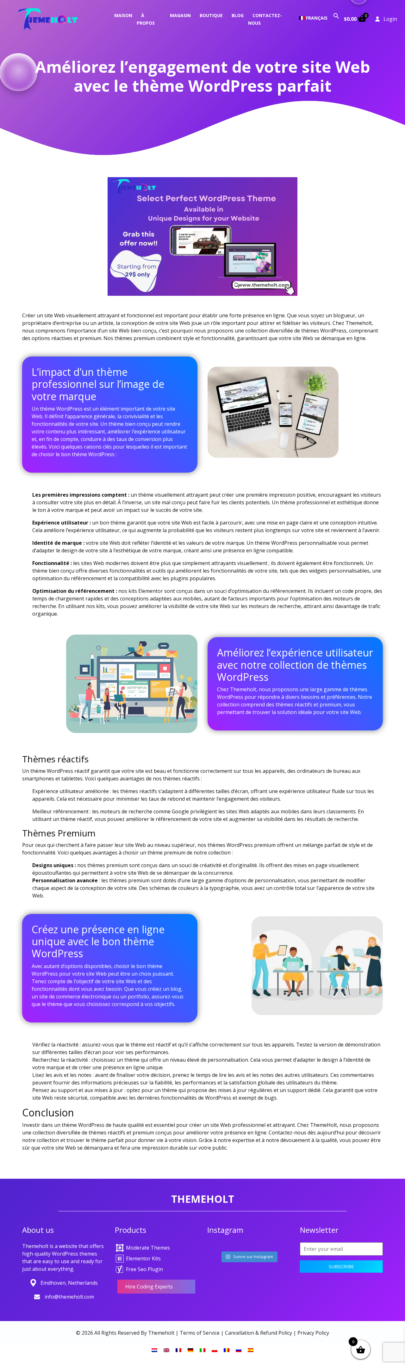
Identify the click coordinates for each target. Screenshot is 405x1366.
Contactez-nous (265, 19)
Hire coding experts (149, 1286)
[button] (336, 15)
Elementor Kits (143, 1258)
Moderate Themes (148, 1247)
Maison (123, 15)
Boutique (211, 15)
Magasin (180, 15)
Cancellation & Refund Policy (258, 1332)
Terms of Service (200, 1332)
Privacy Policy (313, 1332)
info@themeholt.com (69, 1296)
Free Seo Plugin (144, 1269)
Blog (238, 15)
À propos (146, 19)
